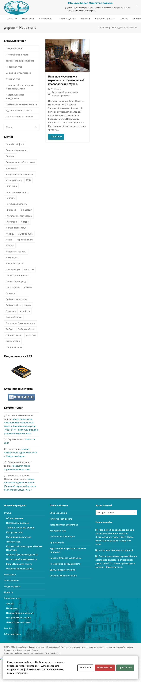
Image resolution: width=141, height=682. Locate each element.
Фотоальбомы (11, 580)
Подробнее (56, 136)
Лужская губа (13, 79)
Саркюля (10, 293)
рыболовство (13, 341)
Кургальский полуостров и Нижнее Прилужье (19, 87)
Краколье (11, 210)
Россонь (28, 287)
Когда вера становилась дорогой (116, 550)
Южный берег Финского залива (30, 647)
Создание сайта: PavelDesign (47, 653)
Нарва (9, 239)
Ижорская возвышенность (19, 174)
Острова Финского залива (19, 116)
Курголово (11, 221)
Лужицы (10, 233)
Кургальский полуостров (19, 216)
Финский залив (13, 317)
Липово (25, 221)
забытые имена (14, 335)
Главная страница (107, 27)
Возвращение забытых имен (20, 162)
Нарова (10, 245)
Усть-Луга (25, 311)
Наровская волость (16, 251)
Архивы (10, 603)
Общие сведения (14, 48)
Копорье (10, 198)
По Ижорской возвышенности (21, 104)
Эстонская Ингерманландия (20, 323)
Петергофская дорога (17, 54)
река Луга (31, 335)
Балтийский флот (15, 144)
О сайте (8, 628)
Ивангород (11, 168)
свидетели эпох (14, 347)
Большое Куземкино (16, 150)
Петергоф (29, 269)
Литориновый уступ (16, 227)
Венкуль (10, 156)
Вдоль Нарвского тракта (19, 110)
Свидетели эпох (12, 598)
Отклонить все (104, 667)
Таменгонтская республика (20, 60)
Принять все (125, 667)
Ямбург (9, 329)
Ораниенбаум (13, 269)
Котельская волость (16, 204)
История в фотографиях (18, 617)
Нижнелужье (12, 257)
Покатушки (10, 574)
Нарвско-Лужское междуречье (15, 96)
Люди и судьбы (12, 586)
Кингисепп (11, 186)
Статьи (7, 513)
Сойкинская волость (16, 299)
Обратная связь (12, 634)
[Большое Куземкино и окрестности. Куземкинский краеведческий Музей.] (67, 55)
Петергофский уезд (16, 281)
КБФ (28, 180)
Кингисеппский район (17, 192)
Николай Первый (14, 263)
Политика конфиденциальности (18, 653)
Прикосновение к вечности (20, 613)
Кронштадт (26, 210)
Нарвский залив (25, 239)
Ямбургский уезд (26, 329)
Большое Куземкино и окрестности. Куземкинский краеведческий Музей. (66, 80)
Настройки (85, 667)
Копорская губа (14, 67)
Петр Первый (12, 287)
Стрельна (11, 311)
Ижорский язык (14, 180)
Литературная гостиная (18, 622)
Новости (8, 592)
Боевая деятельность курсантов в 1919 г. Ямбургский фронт (20, 453)
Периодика (11, 608)
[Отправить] (36, 127)
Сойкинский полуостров (18, 73)
